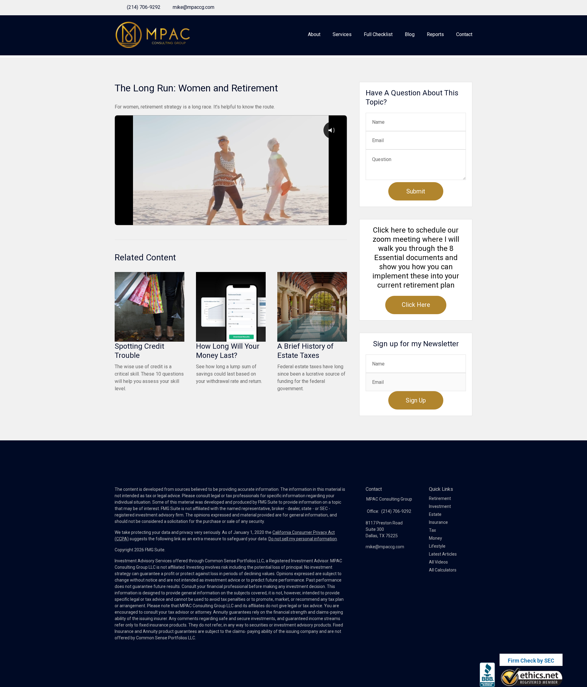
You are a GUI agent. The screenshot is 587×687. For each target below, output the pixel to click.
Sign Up (416, 400)
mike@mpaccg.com (193, 7)
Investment (440, 506)
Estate (435, 514)
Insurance (438, 522)
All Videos (438, 562)
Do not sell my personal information (302, 538)
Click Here (416, 304)
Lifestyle (437, 546)
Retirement (440, 498)
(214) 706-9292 (144, 7)
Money (435, 538)
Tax (432, 530)
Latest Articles (443, 554)
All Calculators (442, 570)
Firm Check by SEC (531, 661)
